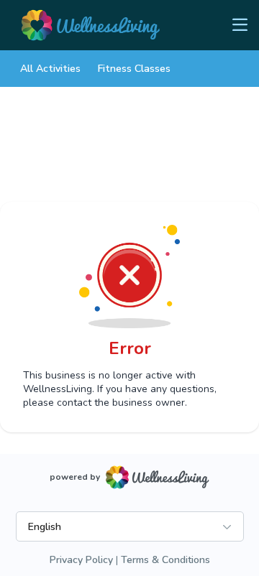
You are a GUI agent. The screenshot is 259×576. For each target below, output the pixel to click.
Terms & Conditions (165, 560)
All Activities (50, 68)
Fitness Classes (134, 68)
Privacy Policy (81, 560)
